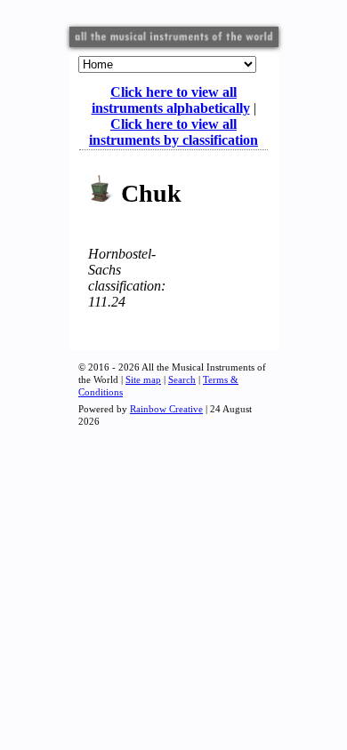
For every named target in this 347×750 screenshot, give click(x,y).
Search (182, 379)
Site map (143, 379)
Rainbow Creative (166, 408)
